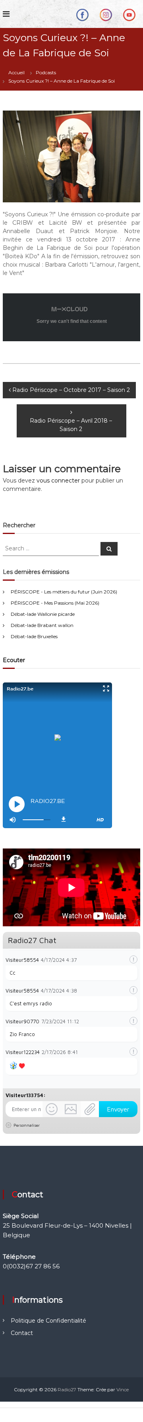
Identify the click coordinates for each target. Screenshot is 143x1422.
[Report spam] (133, 959)
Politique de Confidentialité (48, 1320)
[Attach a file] (90, 1109)
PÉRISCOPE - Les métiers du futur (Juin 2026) (64, 592)
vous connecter (58, 480)
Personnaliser (27, 1125)
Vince (122, 1389)
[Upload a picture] (71, 1109)
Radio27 (67, 1389)
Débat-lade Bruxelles (34, 636)
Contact (22, 1333)
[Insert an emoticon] (52, 1109)
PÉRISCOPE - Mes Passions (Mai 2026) (55, 603)
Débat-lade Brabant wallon (42, 625)
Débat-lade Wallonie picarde (43, 614)
